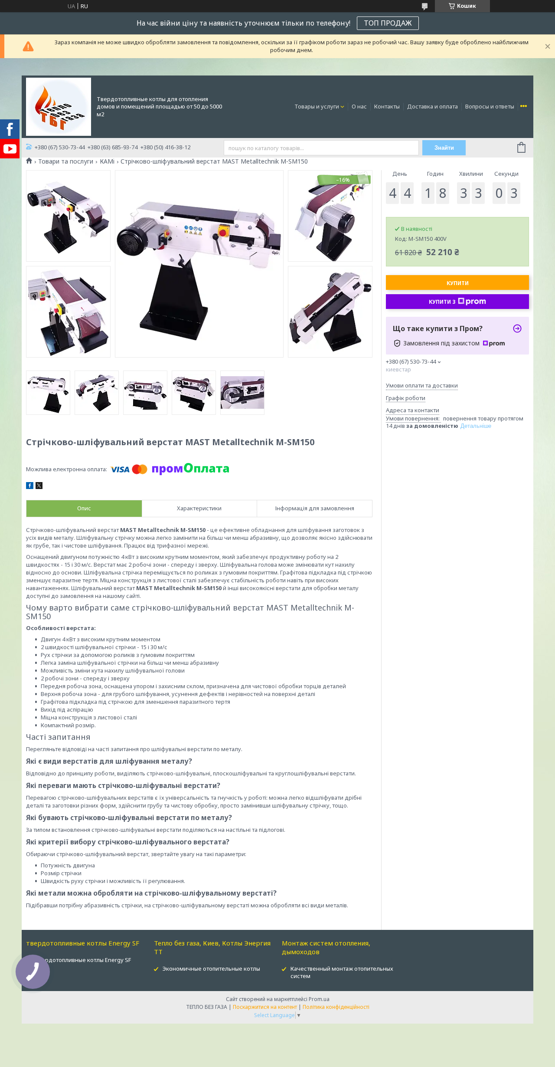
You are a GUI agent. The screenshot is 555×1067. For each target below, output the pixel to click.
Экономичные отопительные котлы (211, 968)
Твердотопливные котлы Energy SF (83, 960)
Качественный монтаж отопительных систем (342, 972)
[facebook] (29, 487)
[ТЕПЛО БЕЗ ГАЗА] (58, 106)
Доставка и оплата (432, 106)
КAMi (107, 161)
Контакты (387, 106)
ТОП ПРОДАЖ (388, 23)
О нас (359, 106)
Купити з (442, 301)
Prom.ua (319, 999)
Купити (458, 283)
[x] (39, 487)
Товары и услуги (316, 106)
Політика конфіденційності (336, 1007)
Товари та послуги (65, 161)
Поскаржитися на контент (265, 1007)
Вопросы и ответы (489, 106)
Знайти (444, 147)
